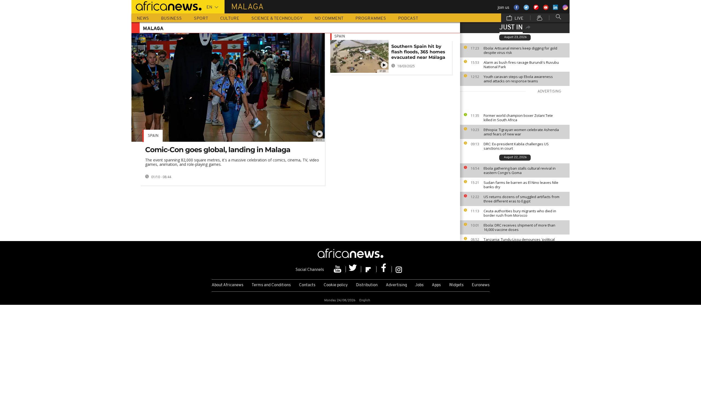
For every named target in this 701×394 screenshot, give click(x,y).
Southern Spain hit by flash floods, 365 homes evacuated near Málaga (418, 52)
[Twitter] (353, 269)
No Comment (329, 18)
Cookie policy (336, 285)
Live (518, 18)
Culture (229, 18)
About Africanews (227, 285)
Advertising (396, 285)
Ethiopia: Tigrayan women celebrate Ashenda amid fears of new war (521, 132)
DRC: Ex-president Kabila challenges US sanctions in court (516, 146)
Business (171, 18)
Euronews (481, 285)
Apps (436, 285)
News (143, 18)
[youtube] (338, 269)
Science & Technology (277, 18)
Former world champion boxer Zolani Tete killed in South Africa (518, 117)
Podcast (408, 18)
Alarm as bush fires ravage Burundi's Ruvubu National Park (521, 64)
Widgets (456, 285)
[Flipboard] (369, 269)
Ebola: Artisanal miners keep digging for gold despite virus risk (520, 50)
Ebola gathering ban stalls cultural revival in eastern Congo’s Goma (520, 170)
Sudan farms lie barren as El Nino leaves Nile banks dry (521, 184)
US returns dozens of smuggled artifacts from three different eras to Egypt (521, 199)
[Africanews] (166, 5)
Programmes (370, 18)
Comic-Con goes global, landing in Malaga (217, 149)
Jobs (419, 285)
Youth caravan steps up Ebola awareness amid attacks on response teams (518, 78)
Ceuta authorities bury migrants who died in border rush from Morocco (520, 213)
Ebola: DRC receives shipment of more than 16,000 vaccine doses (519, 227)
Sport (201, 18)
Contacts (307, 285)
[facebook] (384, 269)
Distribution (367, 285)
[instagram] (399, 269)
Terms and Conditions (271, 285)
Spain (153, 136)
